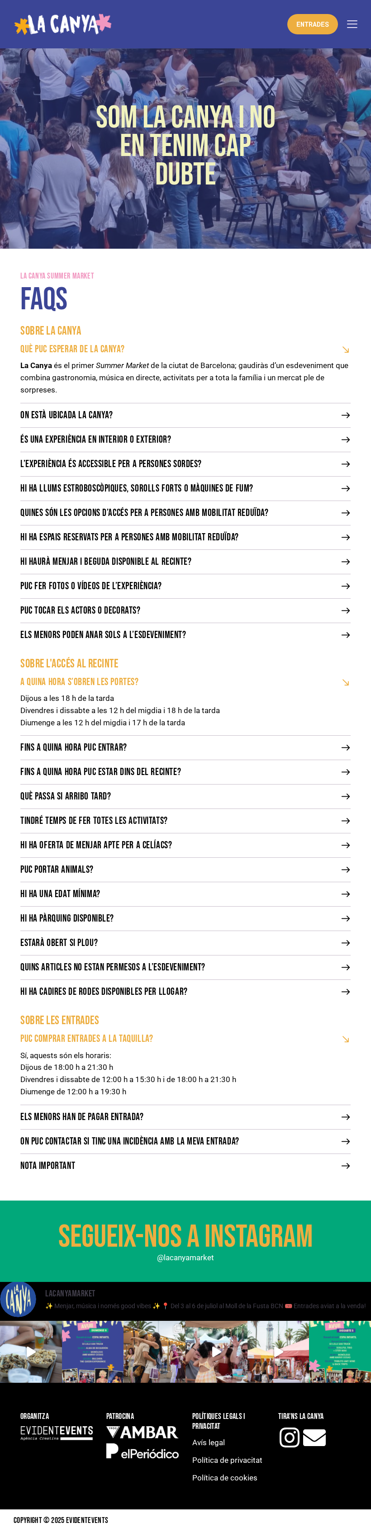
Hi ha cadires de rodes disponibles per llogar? (104, 992)
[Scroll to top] (354, 1515)
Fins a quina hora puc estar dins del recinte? (100, 772)
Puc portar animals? (57, 870)
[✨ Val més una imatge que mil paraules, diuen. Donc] (155, 1352)
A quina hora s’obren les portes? (79, 682)
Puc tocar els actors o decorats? (80, 611)
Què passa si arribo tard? (65, 797)
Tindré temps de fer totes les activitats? (94, 821)
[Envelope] (314, 1437)
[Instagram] (289, 1437)
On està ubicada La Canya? (66, 416)
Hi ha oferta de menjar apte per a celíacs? (96, 846)
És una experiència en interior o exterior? (95, 440)
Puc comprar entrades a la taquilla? (86, 1039)
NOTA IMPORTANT (47, 1166)
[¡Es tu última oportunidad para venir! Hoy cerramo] (93, 1352)
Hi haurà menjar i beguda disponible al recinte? (105, 562)
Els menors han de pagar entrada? (82, 1117)
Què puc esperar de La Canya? (72, 350)
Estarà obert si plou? (59, 943)
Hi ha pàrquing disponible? (67, 919)
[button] (185, 349)
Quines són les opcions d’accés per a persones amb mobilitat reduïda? (144, 513)
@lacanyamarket (185, 1257)
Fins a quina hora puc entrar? (73, 748)
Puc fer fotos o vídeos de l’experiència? (91, 586)
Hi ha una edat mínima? (60, 894)
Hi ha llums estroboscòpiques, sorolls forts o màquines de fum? (136, 489)
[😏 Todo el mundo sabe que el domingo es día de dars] (31, 1352)
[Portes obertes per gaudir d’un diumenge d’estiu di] (216, 1352)
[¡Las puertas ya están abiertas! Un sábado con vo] (340, 1352)
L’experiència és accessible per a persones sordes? (111, 464)
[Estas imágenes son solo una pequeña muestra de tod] (278, 1352)
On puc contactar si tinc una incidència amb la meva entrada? (129, 1142)
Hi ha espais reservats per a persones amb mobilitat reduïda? (129, 538)
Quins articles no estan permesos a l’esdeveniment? (112, 968)
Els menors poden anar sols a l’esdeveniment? (103, 635)
